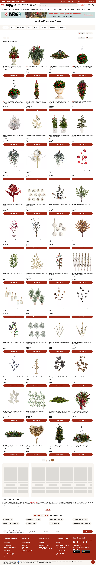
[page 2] (52, 460)
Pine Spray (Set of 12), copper (81, 240)
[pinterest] (77, 542)
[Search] (40, 5)
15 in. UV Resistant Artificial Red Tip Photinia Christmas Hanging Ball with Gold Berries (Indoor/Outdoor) (82, 67)
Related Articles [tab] (56, 515)
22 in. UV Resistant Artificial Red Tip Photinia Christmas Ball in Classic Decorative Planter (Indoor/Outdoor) (59, 102)
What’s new (79, 1)
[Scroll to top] (93, 562)
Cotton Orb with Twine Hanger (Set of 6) (35, 205)
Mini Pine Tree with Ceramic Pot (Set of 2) (82, 136)
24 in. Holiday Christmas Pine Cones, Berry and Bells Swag (82, 102)
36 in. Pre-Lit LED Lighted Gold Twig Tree (36, 377)
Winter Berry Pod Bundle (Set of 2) (36, 240)
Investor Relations (26, 542)
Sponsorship (41, 542)
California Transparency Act (34, 561)
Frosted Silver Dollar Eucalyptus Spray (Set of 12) (35, 412)
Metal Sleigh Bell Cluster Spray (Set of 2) (58, 274)
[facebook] (74, 542)
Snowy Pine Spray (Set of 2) (13, 273)
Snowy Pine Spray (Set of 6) (59, 204)
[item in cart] (93, 5)
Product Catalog (25, 548)
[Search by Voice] (77, 5)
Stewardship (24, 544)
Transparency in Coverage (8, 562)
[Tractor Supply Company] (7, 5)
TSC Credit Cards (70, 1)
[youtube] (83, 542)
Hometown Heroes (60, 544)
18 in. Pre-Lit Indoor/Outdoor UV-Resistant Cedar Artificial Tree (59, 446)
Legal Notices (42, 561)
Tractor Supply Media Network (45, 548)
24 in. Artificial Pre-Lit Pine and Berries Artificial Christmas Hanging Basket (81, 446)
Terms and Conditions (24, 561)
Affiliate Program (42, 544)
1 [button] (46, 460)
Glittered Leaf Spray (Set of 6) (36, 136)
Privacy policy (5, 561)
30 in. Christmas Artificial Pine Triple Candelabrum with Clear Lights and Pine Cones (59, 412)
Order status (62, 1)
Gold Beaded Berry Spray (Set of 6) (81, 377)
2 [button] (49, 460)
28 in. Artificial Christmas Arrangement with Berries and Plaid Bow (80, 412)
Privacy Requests (48, 562)
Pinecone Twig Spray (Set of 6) (13, 377)
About (57, 541)
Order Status (6, 541)
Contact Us (6, 548)
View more (48, 509)
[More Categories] (93, 9)
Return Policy (7, 542)
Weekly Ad (91, 1)
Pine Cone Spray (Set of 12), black (81, 308)
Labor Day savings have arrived (10, 1)
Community (24, 545)
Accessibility (48, 561)
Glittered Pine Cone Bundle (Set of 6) (36, 446)
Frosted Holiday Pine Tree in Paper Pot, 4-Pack (36, 308)
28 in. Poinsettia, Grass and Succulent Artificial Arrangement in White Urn (12, 67)
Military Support (25, 547)
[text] (62, 22)
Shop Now (23, 1)
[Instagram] (80, 542)
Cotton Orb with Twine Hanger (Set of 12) (58, 240)
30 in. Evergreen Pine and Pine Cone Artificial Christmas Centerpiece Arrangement (13, 446)
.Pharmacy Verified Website (28, 551)
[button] (26, 1)
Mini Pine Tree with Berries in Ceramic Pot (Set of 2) (59, 136)
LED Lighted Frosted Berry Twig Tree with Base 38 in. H (13, 240)
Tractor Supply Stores (27, 550)
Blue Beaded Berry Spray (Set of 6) (59, 377)
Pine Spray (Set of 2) (81, 204)
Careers (40, 541)
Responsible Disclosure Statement (58, 561)
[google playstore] (86, 551)
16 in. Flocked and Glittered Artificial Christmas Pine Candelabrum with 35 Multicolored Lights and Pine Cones (59, 67)
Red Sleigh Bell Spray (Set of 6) (82, 171)
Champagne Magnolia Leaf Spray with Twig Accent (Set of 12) (13, 412)
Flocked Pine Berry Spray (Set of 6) (13, 136)
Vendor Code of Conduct (27, 562)
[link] (29, 22)
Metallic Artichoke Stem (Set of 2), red (13, 205)
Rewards (58, 542)
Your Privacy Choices (13, 561)
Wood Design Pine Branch (13, 307)
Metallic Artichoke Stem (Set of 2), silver (36, 171)
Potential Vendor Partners (44, 545)
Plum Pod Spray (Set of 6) (13, 342)
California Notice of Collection (38, 562)
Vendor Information (43, 547)
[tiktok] (86, 542)
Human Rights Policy (18, 562)
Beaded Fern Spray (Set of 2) (59, 343)
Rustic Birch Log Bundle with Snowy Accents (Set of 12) (82, 274)
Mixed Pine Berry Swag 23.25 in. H (12, 171)
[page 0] (43, 460)
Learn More (75, 549)
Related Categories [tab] (41, 515)
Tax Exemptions (7, 545)
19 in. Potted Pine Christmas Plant (36, 66)
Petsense (85, 1)
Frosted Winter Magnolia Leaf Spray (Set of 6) (36, 343)
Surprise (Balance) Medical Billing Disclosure (74, 561)
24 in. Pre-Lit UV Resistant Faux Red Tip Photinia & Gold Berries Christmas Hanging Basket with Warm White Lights (13, 102)
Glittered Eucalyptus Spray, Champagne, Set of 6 (82, 343)
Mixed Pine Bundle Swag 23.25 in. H (59, 171)
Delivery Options (7, 544)
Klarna (57, 554)
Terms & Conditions (60, 547)
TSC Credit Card (60, 553)
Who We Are (24, 541)
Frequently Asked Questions (10, 547)
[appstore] (76, 551)
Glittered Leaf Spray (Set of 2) (36, 274)
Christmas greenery (33, 502)
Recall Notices (7, 550)
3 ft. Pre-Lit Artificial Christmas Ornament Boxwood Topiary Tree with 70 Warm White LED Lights (36, 102)
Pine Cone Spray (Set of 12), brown (58, 308)
